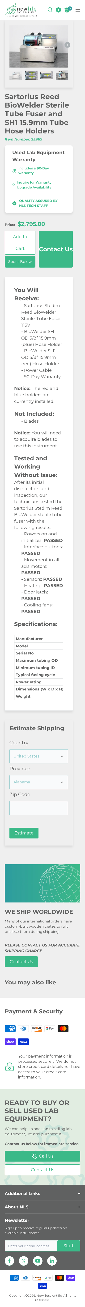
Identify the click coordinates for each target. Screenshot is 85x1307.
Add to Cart (20, 242)
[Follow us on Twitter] (23, 1261)
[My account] (58, 10)
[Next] (67, 45)
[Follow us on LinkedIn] (52, 1261)
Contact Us (56, 249)
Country (18, 742)
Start (69, 1245)
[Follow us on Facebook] (9, 1261)
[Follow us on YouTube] (37, 1261)
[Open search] (50, 9)
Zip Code (19, 794)
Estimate (24, 833)
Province (19, 768)
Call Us (46, 1156)
